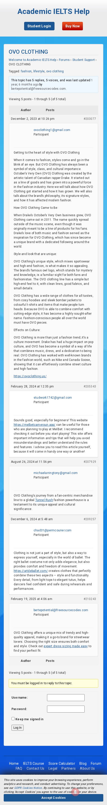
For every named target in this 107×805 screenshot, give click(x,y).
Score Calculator (62, 763)
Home (14, 763)
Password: (19, 709)
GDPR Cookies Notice (28, 788)
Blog (83, 763)
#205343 (90, 386)
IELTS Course (33, 763)
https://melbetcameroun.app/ (34, 424)
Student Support (83, 60)
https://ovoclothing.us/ (30, 376)
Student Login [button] (39, 26)
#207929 (90, 462)
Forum (96, 763)
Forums (64, 60)
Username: (19, 697)
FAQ (19, 768)
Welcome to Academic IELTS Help (32, 60)
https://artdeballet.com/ (31, 571)
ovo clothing (55, 71)
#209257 (90, 519)
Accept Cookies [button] (53, 798)
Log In (17, 727)
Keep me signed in (29, 719)
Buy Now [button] (72, 26)
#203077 (90, 119)
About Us (87, 768)
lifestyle (39, 71)
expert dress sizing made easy (66, 646)
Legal (53, 768)
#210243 (90, 599)
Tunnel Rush (44, 500)
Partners (68, 768)
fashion (26, 71)
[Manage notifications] (75, 792)
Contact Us (35, 768)
